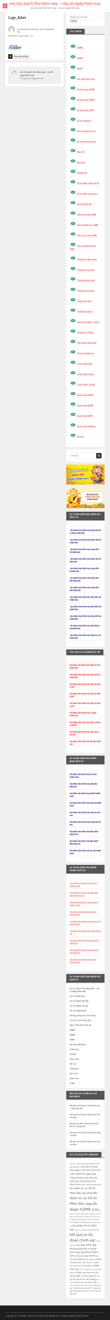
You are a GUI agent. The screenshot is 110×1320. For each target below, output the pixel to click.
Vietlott (73, 1054)
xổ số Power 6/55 (86, 141)
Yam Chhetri (82, 1316)
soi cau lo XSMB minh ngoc (88, 1269)
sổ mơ (72, 1083)
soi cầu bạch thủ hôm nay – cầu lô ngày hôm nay (55, 3)
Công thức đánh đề (93, 1184)
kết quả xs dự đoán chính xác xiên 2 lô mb (85, 1133)
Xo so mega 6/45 (86, 131)
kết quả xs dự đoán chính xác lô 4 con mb (85, 1115)
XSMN (80, 58)
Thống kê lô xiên (86, 280)
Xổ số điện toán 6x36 (88, 183)
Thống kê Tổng (85, 332)
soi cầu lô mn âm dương (84, 1279)
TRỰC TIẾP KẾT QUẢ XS (80, 1025)
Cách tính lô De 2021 (90, 1170)
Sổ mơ (80, 436)
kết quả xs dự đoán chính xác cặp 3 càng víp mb (85, 1106)
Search (73, 21)
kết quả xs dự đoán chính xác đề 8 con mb (85, 1142)
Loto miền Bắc (85, 363)
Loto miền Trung (86, 384)
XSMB (80, 47)
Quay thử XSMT (85, 416)
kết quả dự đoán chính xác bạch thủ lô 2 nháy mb (84, 1124)
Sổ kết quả (74, 1049)
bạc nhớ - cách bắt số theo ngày (81, 1164)
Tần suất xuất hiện (86, 343)
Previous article (21, 56)
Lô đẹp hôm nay (87, 1244)
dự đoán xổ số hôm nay (81, 1222)
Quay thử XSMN (85, 405)
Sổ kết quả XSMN (86, 99)
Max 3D (81, 152)
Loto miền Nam (85, 374)
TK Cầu (73, 1064)
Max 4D (81, 162)
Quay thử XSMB (85, 395)
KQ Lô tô (74, 1073)
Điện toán (74, 1059)
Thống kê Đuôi (85, 311)
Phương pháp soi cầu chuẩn (83, 1015)
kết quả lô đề (93, 1230)
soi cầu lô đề (90, 1282)
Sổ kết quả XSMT (86, 110)
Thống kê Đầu (84, 301)
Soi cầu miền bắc (77, 996)
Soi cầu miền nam (78, 1011)
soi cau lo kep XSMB (84, 1256)
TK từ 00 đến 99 (85, 353)
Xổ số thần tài (84, 204)
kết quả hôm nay (86, 79)
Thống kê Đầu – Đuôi (88, 322)
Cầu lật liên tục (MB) (87, 225)
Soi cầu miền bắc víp (79, 1001)
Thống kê (82, 173)
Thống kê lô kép (85, 290)
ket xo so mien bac (81, 1230)
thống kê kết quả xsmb (81, 1288)
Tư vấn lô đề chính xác (80, 1020)
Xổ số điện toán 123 (87, 193)
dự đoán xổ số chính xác (78, 1219)
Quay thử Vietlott (86, 426)
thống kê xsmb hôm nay (83, 1291)
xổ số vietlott (84, 120)
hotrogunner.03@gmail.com (32, 78)
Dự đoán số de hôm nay (91, 1214)
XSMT (80, 68)
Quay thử (74, 1078)
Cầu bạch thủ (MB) (86, 214)
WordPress (54, 1316)
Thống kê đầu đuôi (87, 259)
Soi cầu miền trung (79, 1006)
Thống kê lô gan (85, 270)
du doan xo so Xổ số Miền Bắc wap (83, 1198)
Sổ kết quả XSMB (86, 89)
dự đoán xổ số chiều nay (92, 1216)
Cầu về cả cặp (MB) (87, 235)
